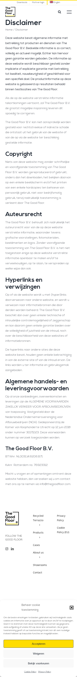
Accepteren (38, 643)
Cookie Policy (30, 672)
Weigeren (38, 653)
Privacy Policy (44, 672)
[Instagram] (6, 548)
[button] (71, 607)
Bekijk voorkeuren (38, 663)
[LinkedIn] (12, 548)
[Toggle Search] (59, 11)
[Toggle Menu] (69, 12)
